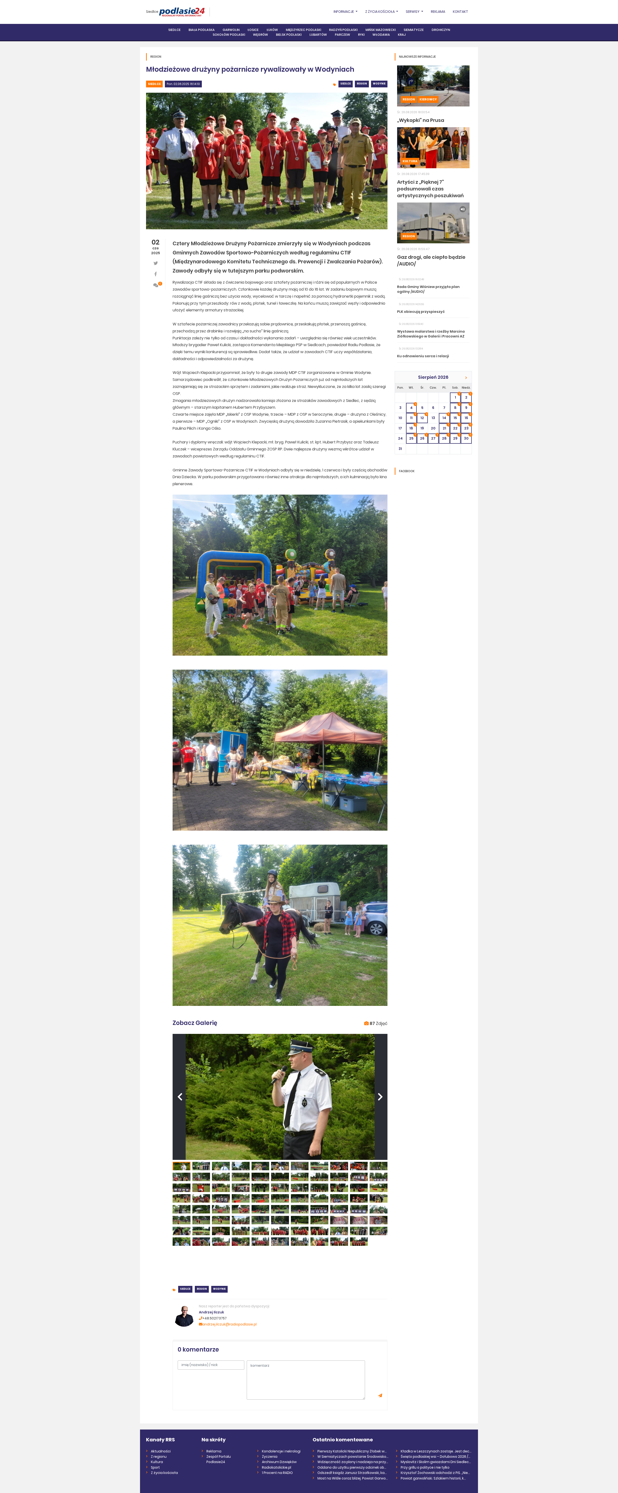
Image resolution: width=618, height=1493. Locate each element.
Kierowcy (428, 99)
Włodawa (381, 34)
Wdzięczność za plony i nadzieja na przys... (353, 1461)
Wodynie (379, 83)
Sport (155, 1467)
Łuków (272, 29)
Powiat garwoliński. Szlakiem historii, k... (433, 1478)
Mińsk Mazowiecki (380, 29)
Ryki (361, 34)
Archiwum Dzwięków (279, 1461)
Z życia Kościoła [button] (380, 11)
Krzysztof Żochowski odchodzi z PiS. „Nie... (435, 1472)
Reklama (438, 11)
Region (362, 83)
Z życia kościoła (164, 1472)
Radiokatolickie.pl (276, 1467)
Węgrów (260, 34)
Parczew (342, 34)
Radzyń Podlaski (343, 29)
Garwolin (231, 29)
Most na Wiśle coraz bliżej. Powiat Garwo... (352, 1478)
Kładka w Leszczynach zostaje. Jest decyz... (436, 1451)
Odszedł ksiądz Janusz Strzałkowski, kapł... (353, 1472)
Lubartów (318, 34)
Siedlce (152, 11)
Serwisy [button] (413, 11)
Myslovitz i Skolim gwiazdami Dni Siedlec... (436, 1461)
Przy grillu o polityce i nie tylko (425, 1467)
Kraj (402, 34)
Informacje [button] (344, 11)
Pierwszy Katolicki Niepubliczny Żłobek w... (352, 1451)
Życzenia (269, 1456)
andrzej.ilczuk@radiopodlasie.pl (229, 1324)
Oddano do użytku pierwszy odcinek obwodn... (353, 1467)
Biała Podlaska (202, 29)
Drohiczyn (441, 29)
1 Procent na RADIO (277, 1472)
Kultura (410, 161)
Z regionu (159, 1456)
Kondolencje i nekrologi (281, 1451)
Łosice (253, 29)
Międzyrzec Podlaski (303, 29)
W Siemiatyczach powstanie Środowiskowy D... (353, 1456)
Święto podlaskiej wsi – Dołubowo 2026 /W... (436, 1456)
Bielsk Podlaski (289, 34)
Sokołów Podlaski (229, 34)
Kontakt (460, 11)
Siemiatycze (414, 29)
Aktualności (161, 1451)
